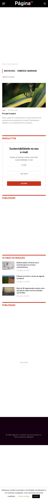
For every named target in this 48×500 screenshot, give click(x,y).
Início (4, 64)
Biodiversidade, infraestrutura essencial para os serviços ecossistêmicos (28, 265)
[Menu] (3, 3)
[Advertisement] (24, 35)
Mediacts (30, 437)
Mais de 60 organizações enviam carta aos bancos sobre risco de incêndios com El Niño (30, 290)
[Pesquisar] (44, 3)
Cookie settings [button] (23, 496)
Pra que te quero (9, 113)
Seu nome (24, 174)
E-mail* (24, 165)
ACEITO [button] (36, 496)
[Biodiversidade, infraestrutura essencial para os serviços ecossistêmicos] (8, 265)
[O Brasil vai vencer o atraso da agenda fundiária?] (8, 279)
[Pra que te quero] (24, 95)
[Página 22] (24, 3)
